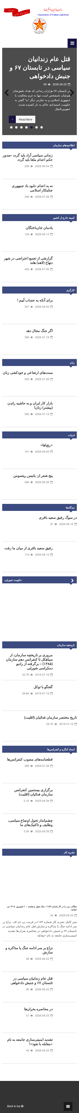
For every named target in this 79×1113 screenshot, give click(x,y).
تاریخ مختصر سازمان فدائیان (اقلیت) (50, 717)
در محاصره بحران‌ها (38, 1008)
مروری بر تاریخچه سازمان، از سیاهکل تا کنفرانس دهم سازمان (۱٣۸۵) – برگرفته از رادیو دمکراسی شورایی (29, 661)
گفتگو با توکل (43, 686)
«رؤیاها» (46, 444)
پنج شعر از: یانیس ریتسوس (33, 475)
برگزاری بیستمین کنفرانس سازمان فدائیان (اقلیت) (33, 792)
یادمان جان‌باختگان (39, 227)
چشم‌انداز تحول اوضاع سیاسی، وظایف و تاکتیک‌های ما (30, 822)
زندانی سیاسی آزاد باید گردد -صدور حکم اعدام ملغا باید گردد (28, 157)
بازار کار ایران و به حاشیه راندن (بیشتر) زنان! (30, 405)
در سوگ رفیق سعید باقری (58, 517)
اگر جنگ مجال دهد (39, 330)
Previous (8, 91)
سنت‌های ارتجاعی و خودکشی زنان (28, 372)
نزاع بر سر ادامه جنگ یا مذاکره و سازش (29, 950)
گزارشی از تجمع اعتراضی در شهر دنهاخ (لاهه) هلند (28, 260)
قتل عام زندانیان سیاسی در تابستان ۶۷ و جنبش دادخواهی (40, 67)
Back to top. (14, 1106)
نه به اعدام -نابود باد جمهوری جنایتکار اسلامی (32, 187)
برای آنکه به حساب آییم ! (35, 299)
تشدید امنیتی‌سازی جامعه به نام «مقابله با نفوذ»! (30, 1041)
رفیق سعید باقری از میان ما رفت (28, 547)
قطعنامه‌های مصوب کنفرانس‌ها (30, 759)
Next (70, 91)
